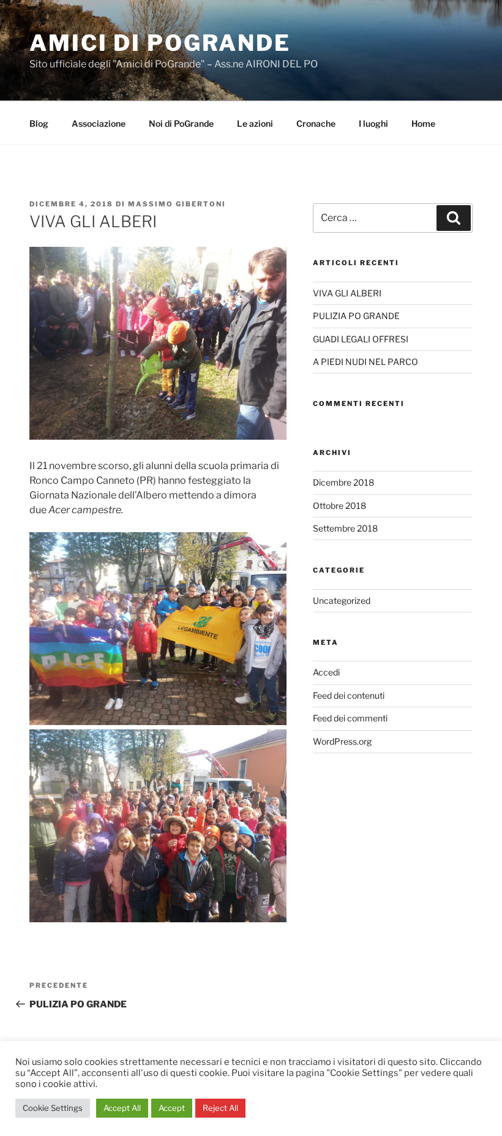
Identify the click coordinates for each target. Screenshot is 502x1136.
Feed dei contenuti (348, 695)
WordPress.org (342, 741)
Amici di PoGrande (160, 42)
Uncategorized (341, 600)
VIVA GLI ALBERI (347, 293)
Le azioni (255, 123)
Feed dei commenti (350, 718)
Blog (38, 123)
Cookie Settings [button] (53, 1108)
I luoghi (373, 123)
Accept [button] (172, 1108)
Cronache (315, 123)
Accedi (326, 672)
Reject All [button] (220, 1108)
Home (423, 123)
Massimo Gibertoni (177, 204)
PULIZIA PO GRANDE (356, 315)
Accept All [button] (122, 1108)
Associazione (99, 123)
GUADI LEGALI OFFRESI (360, 339)
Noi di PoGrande (181, 123)
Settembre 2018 (345, 528)
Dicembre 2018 (343, 482)
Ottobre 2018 (339, 505)
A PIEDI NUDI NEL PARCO (365, 361)
